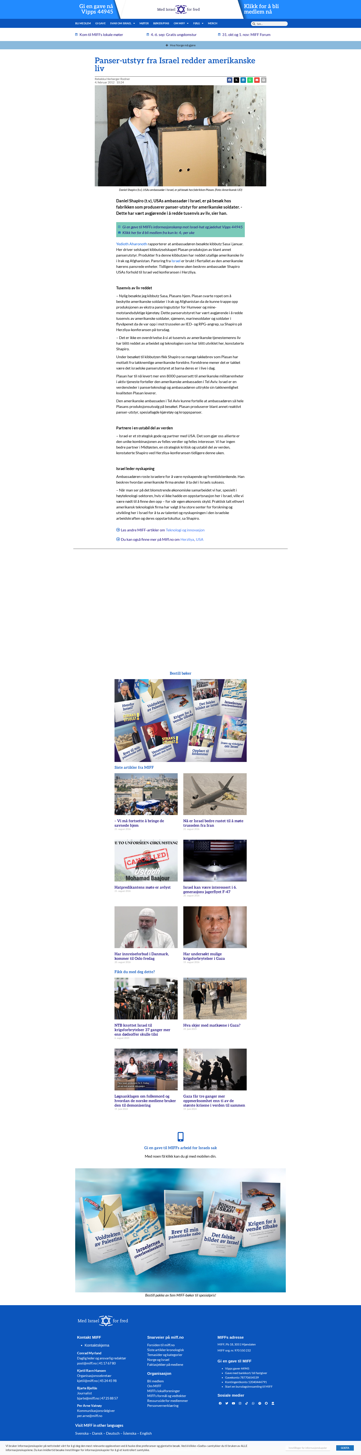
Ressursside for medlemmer (167, 1401)
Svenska (82, 1433)
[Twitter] (227, 1403)
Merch (213, 23)
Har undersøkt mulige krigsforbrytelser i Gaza (204, 956)
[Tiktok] (247, 1403)
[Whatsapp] (253, 1403)
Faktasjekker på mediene (165, 1364)
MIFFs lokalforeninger (163, 1391)
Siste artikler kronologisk (165, 1350)
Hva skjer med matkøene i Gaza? (211, 1025)
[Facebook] (220, 1403)
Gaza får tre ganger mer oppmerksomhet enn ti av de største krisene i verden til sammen (214, 1101)
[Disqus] (180, 602)
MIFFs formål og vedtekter (166, 1396)
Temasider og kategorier (164, 1355)
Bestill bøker (180, 673)
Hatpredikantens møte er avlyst (143, 887)
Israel (175, 260)
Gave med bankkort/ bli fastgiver (246, 1373)
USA (199, 539)
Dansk (97, 1433)
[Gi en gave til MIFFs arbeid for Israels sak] (180, 1136)
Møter (144, 23)
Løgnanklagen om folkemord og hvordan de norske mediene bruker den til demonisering (145, 1101)
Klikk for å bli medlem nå (261, 9)
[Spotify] (260, 1403)
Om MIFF (154, 1386)
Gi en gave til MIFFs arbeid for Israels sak (180, 1148)
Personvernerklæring (162, 1405)
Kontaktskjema (97, 1345)
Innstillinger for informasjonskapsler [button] (308, 1447)
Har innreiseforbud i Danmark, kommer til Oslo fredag (142, 956)
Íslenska (129, 1433)
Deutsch (113, 1433)
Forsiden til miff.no (161, 1345)
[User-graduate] (273, 1403)
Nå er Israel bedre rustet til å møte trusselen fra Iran (213, 823)
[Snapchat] (266, 1403)
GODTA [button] (345, 1447)
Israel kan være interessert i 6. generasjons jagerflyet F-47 (210, 889)
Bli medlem (83, 23)
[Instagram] (240, 1403)
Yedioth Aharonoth (131, 243)
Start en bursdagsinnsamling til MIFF (249, 1386)
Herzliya (187, 539)
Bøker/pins (161, 23)
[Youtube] (233, 1403)
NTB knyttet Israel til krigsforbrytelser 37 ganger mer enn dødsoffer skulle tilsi (142, 1030)
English (146, 1433)
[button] (236, 80)
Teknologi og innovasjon (185, 530)
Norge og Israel (158, 1359)
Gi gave (100, 23)
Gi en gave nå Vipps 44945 (96, 9)
